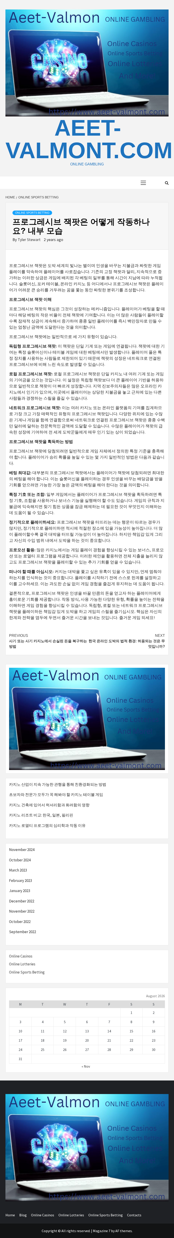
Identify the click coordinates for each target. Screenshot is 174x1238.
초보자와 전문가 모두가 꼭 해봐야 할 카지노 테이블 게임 (56, 794)
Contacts (134, 1215)
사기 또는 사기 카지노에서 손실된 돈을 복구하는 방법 (48, 641)
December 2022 (21, 901)
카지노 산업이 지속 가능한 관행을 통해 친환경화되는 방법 (57, 784)
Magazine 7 (101, 1231)
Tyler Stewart (29, 239)
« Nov (86, 1066)
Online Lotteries (22, 964)
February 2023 (20, 880)
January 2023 (19, 890)
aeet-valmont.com (88, 139)
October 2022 (20, 921)
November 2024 (21, 849)
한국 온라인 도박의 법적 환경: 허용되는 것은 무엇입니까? (127, 641)
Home (10, 1215)
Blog (23, 1215)
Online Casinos (20, 956)
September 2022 (22, 931)
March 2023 (18, 870)
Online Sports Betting (32, 212)
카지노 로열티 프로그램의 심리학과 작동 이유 (47, 825)
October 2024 (20, 860)
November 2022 (21, 911)
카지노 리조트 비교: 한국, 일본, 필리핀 (41, 815)
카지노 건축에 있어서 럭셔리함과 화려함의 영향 (49, 804)
